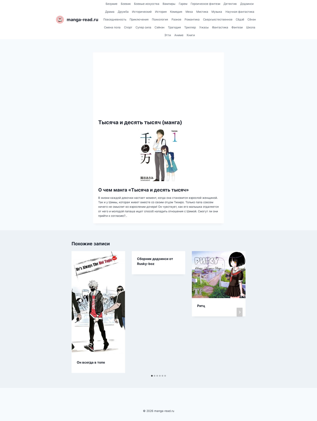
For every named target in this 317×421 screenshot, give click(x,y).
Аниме (178, 35)
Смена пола (112, 27)
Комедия (176, 11)
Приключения (139, 19)
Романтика (192, 19)
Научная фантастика (240, 11)
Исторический (142, 11)
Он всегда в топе (91, 362)
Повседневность (114, 19)
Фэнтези (237, 27)
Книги (191, 35)
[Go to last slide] (77, 312)
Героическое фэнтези (205, 3)
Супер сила (143, 27)
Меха (189, 11)
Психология (160, 19)
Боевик (126, 3)
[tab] (152, 376)
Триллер (190, 27)
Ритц (201, 306)
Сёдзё (240, 19)
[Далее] (240, 312)
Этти (167, 35)
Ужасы (204, 27)
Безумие (111, 3)
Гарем (183, 3)
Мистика (202, 11)
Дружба (123, 11)
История (161, 11)
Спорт (128, 27)
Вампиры (169, 3)
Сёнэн (251, 19)
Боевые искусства (146, 3)
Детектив (230, 3)
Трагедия (174, 27)
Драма (109, 11)
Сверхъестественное (217, 19)
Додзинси (247, 3)
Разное (176, 19)
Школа (250, 27)
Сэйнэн (159, 27)
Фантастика (220, 27)
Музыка (216, 11)
